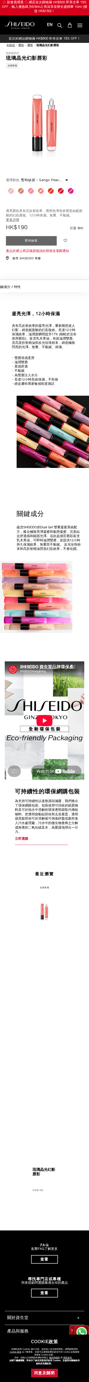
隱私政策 (67, 1358)
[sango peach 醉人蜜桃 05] (41, 191)
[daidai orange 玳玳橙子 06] (51, 191)
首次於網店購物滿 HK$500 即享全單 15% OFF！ (44, 38)
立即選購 (21, 839)
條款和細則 (54, 1358)
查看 (44, 1259)
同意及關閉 (44, 1373)
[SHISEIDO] (19, 25)
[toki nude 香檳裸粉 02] (11, 191)
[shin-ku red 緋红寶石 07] (61, 191)
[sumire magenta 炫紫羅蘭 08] (71, 191)
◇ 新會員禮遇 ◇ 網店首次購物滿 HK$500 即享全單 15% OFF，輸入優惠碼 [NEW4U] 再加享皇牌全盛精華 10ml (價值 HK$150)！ (44, 7)
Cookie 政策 (15, 1352)
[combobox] (49, 180)
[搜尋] (59, 25)
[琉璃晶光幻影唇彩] (44, 905)
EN (49, 25)
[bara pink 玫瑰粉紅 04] (31, 191)
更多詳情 (12, 220)
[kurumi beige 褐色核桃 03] (21, 191)
